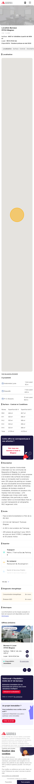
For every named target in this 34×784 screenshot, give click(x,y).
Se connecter (18, 696)
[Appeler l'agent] (27, 651)
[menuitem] (25, 2)
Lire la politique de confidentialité (10, 776)
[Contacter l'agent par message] (27, 655)
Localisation (7, 49)
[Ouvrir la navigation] (29, 3)
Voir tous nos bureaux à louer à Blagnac (13, 451)
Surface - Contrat (19, 49)
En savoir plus (24, 661)
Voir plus (4, 581)
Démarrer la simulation (11, 691)
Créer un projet (8, 721)
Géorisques (5, 616)
